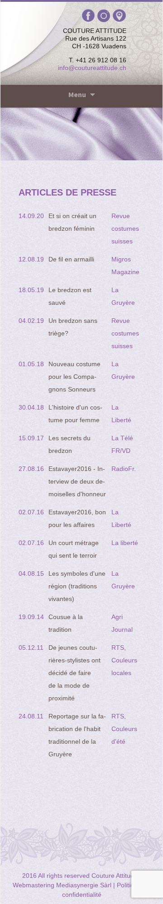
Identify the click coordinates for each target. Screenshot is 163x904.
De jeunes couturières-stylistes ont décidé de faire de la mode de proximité (74, 673)
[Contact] (119, 15)
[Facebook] (89, 15)
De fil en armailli (71, 259)
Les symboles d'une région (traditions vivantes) (76, 586)
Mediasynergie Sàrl (83, 885)
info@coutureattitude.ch (92, 67)
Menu (77, 94)
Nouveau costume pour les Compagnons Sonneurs (74, 376)
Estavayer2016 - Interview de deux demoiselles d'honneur (77, 481)
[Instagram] (104, 15)
